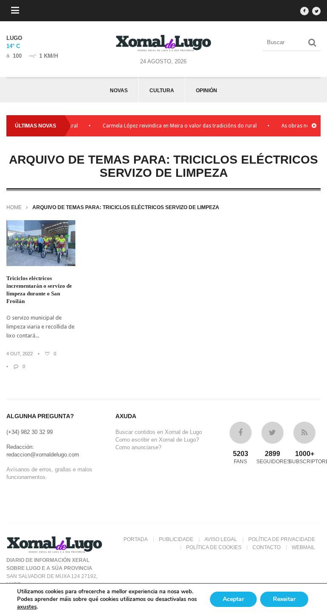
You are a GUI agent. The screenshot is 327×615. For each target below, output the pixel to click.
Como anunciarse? (138, 447)
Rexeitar (284, 599)
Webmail (303, 547)
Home (14, 207)
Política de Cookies (213, 547)
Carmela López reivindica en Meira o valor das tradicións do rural (175, 126)
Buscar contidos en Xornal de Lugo (158, 432)
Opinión (206, 91)
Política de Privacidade (281, 539)
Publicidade (176, 539)
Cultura (161, 91)
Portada (135, 539)
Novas (119, 91)
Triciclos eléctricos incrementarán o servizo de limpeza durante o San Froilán (39, 289)
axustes (27, 607)
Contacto (266, 547)
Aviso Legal (220, 539)
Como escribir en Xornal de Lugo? (157, 439)
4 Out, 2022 (19, 353)
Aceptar (233, 599)
